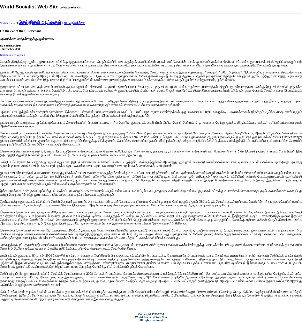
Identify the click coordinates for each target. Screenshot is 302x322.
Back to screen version (12, 54)
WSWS (4, 22)
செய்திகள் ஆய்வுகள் (40, 22)
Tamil (12, 22)
